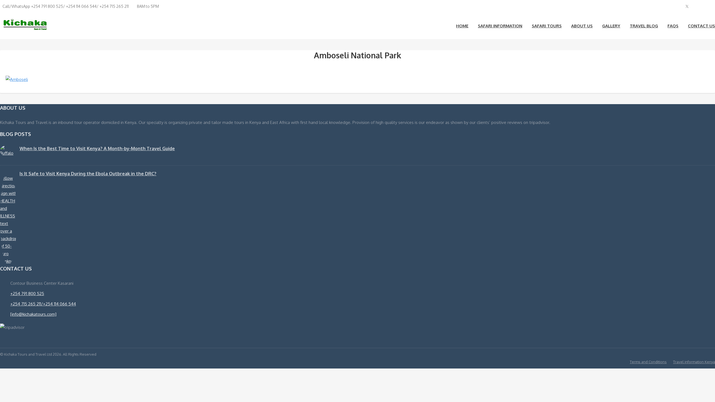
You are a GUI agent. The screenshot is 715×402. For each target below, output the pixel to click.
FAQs (673, 25)
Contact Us (701, 25)
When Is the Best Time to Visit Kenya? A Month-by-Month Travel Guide (97, 148)
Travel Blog (644, 25)
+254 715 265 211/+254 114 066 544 (43, 304)
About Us (582, 25)
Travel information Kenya (694, 362)
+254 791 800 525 (27, 293)
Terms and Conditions (648, 362)
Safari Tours (547, 25)
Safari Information (500, 25)
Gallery (611, 25)
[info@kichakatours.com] (33, 314)
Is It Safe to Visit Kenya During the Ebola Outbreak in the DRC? (88, 173)
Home (462, 25)
